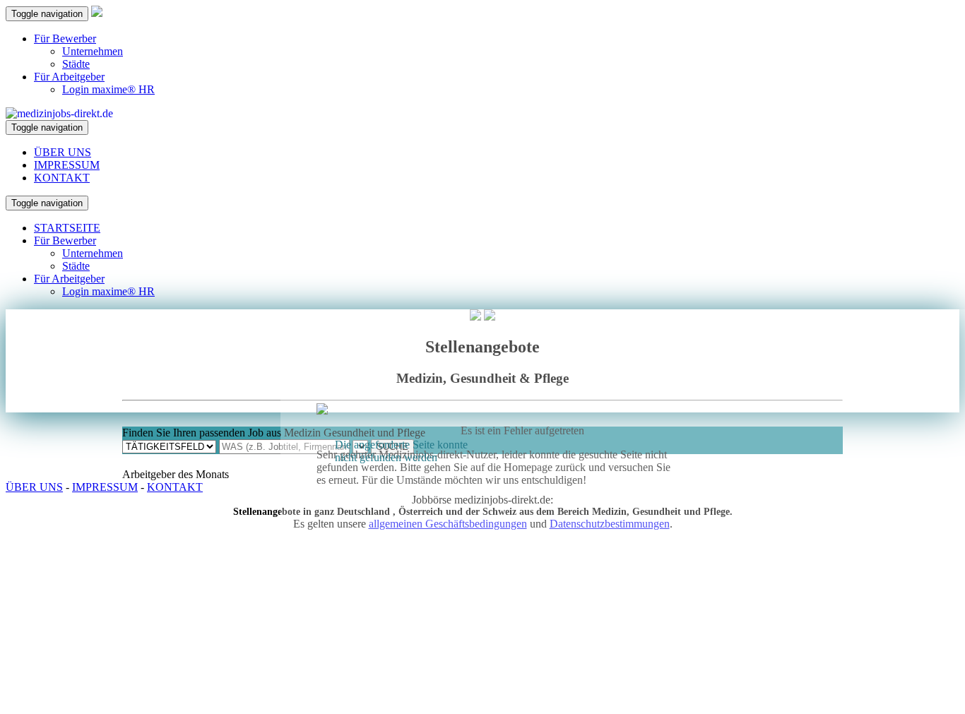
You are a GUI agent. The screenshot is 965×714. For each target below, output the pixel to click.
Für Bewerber (65, 38)
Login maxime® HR (108, 89)
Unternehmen (92, 51)
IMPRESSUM (67, 165)
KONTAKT (62, 178)
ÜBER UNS (62, 152)
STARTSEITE (67, 228)
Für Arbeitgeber (69, 77)
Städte (76, 64)
